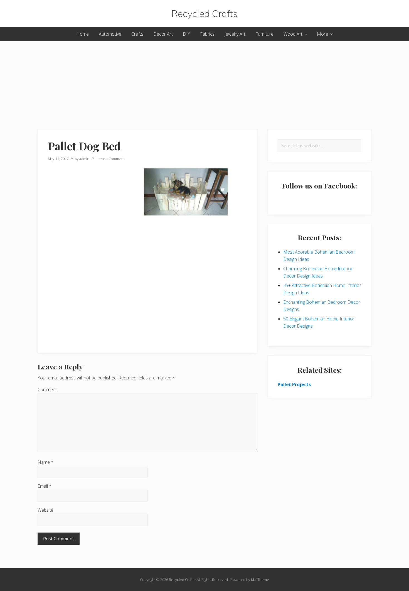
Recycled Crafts (204, 13)
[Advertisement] (204, 80)
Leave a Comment (110, 158)
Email (44, 486)
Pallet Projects (294, 384)
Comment (47, 389)
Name (45, 462)
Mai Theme (260, 579)
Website (45, 510)
